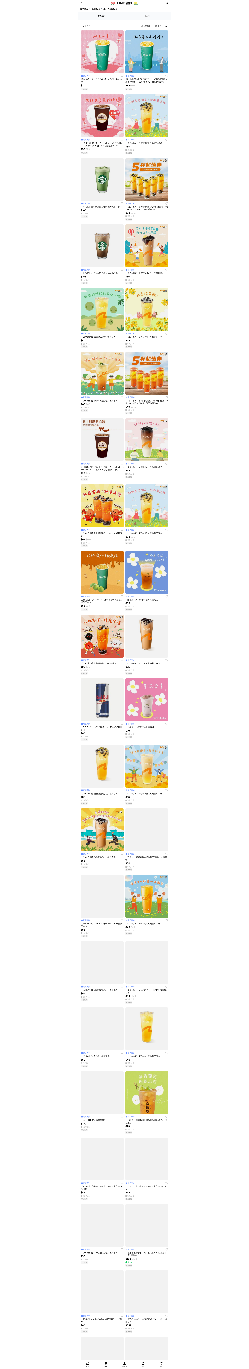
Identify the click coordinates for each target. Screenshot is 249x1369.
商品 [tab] (101, 16)
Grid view (166, 26)
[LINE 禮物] (124, 3)
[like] (122, 76)
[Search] (167, 3)
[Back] (82, 3)
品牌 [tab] (148, 16)
